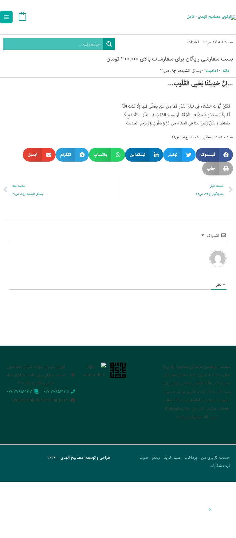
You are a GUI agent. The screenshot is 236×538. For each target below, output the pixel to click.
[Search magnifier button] (109, 44)
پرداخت (190, 457)
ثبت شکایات (220, 465)
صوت (144, 457)
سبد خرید (172, 457)
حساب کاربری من (215, 457)
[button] (214, 155)
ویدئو (156, 457)
